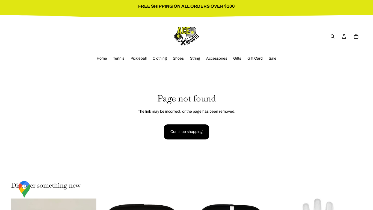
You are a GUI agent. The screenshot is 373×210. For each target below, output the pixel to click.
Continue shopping (186, 132)
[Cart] (356, 36)
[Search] (333, 36)
